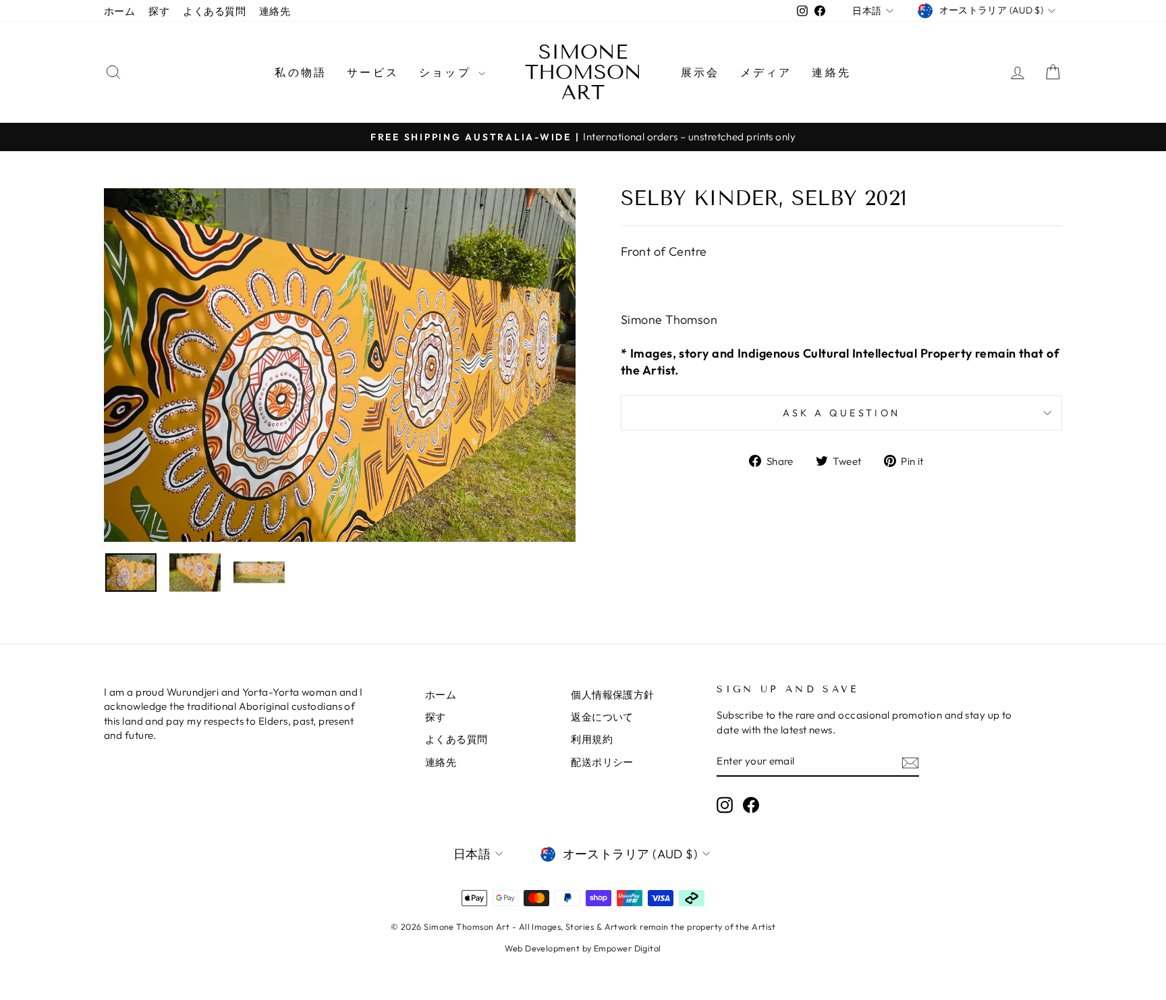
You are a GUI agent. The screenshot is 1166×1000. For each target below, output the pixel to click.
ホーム (119, 11)
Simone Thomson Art (583, 72)
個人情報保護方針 (613, 694)
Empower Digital (627, 948)
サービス (373, 72)
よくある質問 (214, 11)
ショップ (447, 72)
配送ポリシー (602, 762)
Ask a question (841, 413)
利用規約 (592, 739)
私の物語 (301, 72)
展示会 (700, 72)
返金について (602, 717)
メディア (766, 72)
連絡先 (274, 11)
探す (158, 11)
